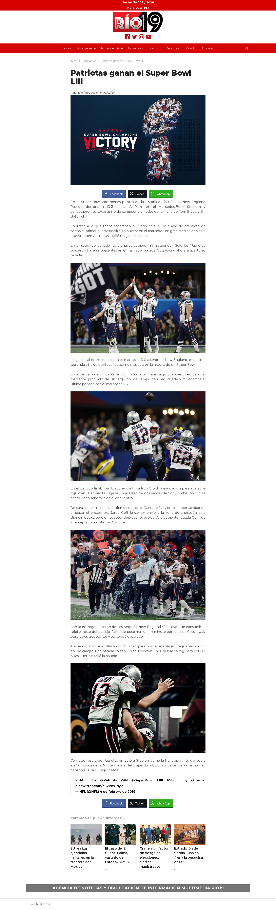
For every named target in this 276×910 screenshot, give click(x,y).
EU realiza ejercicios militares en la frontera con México (82, 858)
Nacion (154, 48)
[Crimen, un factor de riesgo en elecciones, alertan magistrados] (155, 826)
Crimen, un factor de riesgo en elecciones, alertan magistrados (154, 858)
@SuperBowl (142, 780)
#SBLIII (172, 780)
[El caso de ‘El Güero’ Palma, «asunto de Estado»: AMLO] (120, 826)
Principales (84, 48)
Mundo (190, 48)
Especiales (135, 48)
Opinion (207, 48)
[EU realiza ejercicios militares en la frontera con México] (86, 826)
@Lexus (197, 780)
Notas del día (110, 48)
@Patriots (108, 780)
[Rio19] (138, 22)
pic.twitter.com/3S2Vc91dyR (99, 786)
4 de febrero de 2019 (117, 792)
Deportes (172, 48)
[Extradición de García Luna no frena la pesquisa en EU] (189, 826)
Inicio (67, 48)
